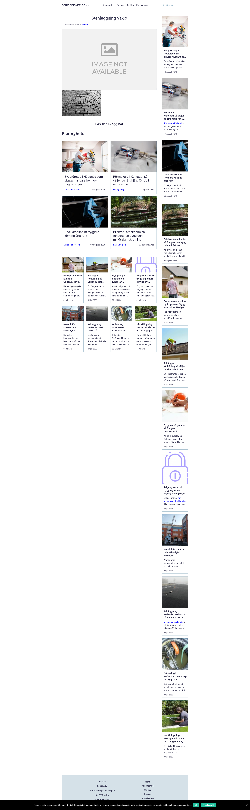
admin (85, 24)
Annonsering (108, 5)
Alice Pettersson (72, 245)
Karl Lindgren (119, 245)
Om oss (120, 5)
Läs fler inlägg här (109, 124)
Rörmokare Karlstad (173, 123)
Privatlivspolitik (208, 805)
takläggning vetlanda (173, 622)
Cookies (130, 5)
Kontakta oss (142, 5)
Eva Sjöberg (118, 189)
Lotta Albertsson (72, 189)
